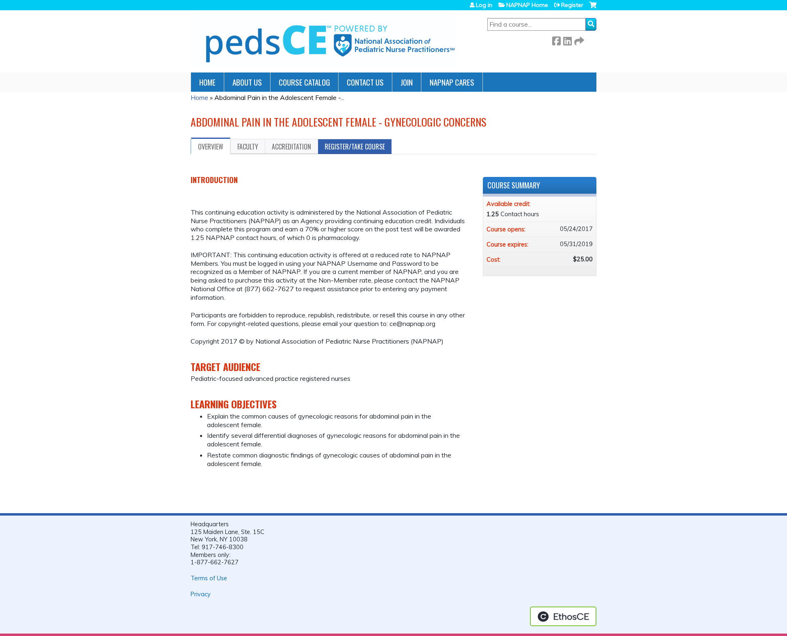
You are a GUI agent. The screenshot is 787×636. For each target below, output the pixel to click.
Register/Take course (355, 147)
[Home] (324, 41)
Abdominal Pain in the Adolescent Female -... (279, 97)
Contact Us (365, 82)
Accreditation (291, 147)
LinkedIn (567, 39)
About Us (247, 82)
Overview (210, 147)
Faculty (247, 147)
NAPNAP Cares (452, 82)
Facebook (556, 39)
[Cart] (592, 8)
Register (572, 5)
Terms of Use (209, 578)
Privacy (201, 594)
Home (207, 82)
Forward (578, 39)
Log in (484, 5)
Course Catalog (304, 82)
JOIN (406, 82)
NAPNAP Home (527, 5)
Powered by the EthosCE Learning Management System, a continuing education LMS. (563, 616)
